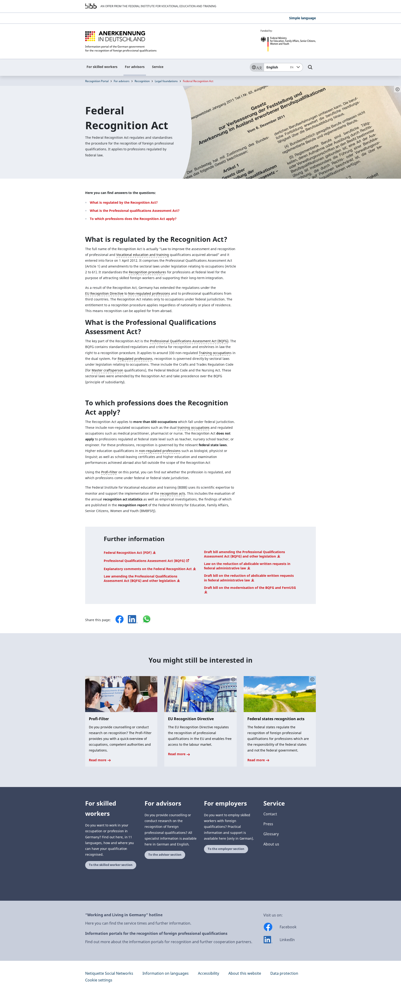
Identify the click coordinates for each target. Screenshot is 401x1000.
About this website (244, 973)
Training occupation (214, 353)
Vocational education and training (142, 254)
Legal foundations (166, 81)
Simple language (302, 18)
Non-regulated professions (149, 293)
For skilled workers (102, 67)
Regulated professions (135, 358)
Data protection (284, 973)
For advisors (135, 67)
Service (157, 67)
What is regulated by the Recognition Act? (124, 202)
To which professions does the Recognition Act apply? (133, 218)
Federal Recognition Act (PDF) (128, 552)
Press (268, 823)
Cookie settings (98, 980)
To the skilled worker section (111, 865)
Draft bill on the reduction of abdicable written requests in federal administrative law (249, 577)
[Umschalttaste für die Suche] (310, 69)
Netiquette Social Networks (109, 973)
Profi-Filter (109, 472)
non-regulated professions (160, 450)
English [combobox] (279, 67)
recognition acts (172, 493)
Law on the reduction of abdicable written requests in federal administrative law (247, 565)
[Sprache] (257, 67)
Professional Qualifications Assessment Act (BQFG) (189, 341)
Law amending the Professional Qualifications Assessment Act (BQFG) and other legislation (140, 578)
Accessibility (208, 973)
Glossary (271, 833)
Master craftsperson (107, 370)
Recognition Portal (97, 81)
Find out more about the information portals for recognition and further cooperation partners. (168, 941)
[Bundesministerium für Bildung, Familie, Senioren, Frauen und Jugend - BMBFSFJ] (288, 40)
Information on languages (165, 973)
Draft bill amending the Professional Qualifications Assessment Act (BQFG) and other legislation (244, 554)
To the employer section (226, 849)
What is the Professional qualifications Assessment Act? (135, 210)
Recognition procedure (147, 272)
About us (271, 844)
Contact (270, 813)
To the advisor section (164, 855)
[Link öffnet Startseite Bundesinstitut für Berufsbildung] (91, 6)
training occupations (194, 427)
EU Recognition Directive (104, 293)
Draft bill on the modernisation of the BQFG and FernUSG (250, 587)
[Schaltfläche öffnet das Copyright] (153, 679)
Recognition (142, 81)
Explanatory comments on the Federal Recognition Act (148, 569)
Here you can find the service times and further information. (138, 923)
